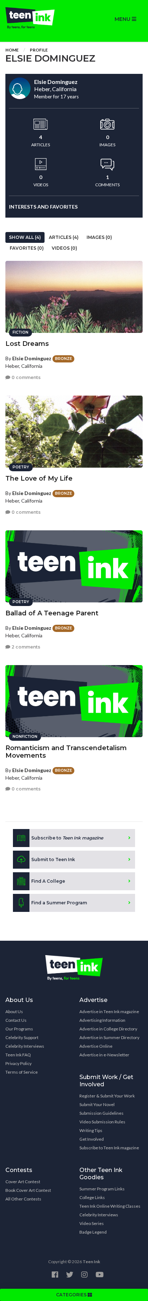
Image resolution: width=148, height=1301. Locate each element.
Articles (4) (64, 237)
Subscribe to (67, 838)
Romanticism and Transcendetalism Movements (66, 751)
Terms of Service (21, 1072)
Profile (39, 50)
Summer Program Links (102, 1188)
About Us (14, 1011)
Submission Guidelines (101, 1113)
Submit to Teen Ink (53, 859)
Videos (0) (64, 248)
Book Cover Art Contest (28, 1190)
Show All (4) (25, 237)
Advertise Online (95, 1046)
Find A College (48, 881)
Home (12, 50)
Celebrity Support (21, 1037)
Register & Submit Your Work (107, 1096)
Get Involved (91, 1139)
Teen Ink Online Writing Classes (109, 1206)
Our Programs (19, 1029)
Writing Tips (90, 1130)
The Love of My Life (39, 478)
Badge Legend (93, 1232)
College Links (92, 1197)
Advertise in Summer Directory (109, 1037)
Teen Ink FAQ (18, 1054)
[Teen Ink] (37, 18)
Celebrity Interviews (24, 1046)
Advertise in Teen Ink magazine (109, 1011)
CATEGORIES (72, 1294)
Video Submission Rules (102, 1121)
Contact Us (16, 1020)
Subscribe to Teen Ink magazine (109, 1147)
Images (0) (99, 237)
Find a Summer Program (59, 902)
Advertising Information (102, 1020)
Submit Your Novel (97, 1104)
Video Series (91, 1223)
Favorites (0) (27, 248)
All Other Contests (23, 1199)
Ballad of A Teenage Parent (51, 613)
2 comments (25, 647)
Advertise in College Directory (108, 1029)
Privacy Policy (18, 1063)
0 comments (25, 377)
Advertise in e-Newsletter (104, 1054)
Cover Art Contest (22, 1181)
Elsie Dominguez (31, 358)
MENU (123, 19)
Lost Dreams (27, 344)
